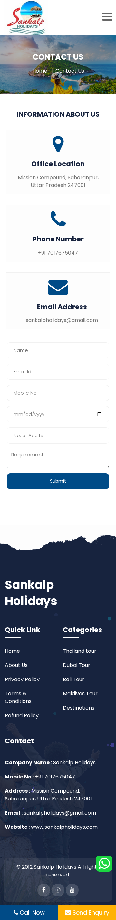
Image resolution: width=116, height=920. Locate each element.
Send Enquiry (90, 912)
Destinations (78, 707)
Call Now (31, 912)
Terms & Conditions (18, 697)
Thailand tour (79, 651)
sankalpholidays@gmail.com (60, 813)
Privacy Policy (22, 679)
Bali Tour (73, 679)
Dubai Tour (76, 665)
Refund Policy (22, 715)
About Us (16, 665)
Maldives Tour (80, 693)
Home (39, 70)
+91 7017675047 (54, 776)
